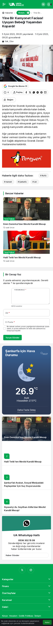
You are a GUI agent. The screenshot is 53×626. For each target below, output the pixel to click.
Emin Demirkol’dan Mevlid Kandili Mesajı (25, 437)
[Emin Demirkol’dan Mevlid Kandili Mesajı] (26, 213)
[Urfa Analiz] (16, 4)
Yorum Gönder (12, 337)
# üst (34, 182)
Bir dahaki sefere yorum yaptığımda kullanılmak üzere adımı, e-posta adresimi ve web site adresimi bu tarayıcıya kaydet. (28, 329)
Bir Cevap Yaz (13, 274)
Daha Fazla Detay (26, 410)
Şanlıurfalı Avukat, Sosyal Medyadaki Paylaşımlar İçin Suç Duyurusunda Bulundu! (23, 486)
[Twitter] (22, 570)
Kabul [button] (47, 622)
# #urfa (43, 175)
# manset (8, 182)
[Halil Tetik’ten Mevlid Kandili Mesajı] (26, 246)
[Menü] (4, 4)
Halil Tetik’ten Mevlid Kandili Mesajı (22, 461)
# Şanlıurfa (22, 182)
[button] (43, 4)
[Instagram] (31, 570)
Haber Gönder (12, 555)
